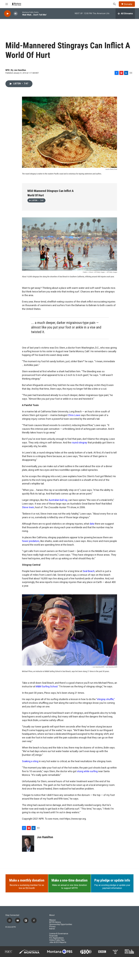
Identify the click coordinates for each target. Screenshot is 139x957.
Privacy (52, 927)
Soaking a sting (30, 761)
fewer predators (30, 541)
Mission (52, 920)
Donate (128, 4)
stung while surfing (87, 771)
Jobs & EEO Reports (57, 942)
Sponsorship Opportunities (60, 924)
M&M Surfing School (47, 686)
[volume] (15, 14)
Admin (52, 929)
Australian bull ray (58, 500)
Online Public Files (56, 940)
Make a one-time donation (69, 880)
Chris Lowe (74, 415)
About (52, 915)
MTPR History (55, 922)
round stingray (79, 442)
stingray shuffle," (106, 699)
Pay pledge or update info (112, 880)
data (92, 523)
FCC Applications (56, 938)
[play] (7, 13)
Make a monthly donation (26, 880)
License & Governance (58, 934)
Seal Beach (89, 571)
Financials (53, 936)
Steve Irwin (28, 507)
